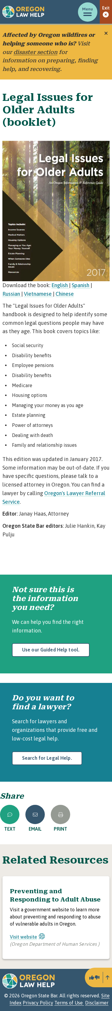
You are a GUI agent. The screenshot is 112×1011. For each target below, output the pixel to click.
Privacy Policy (38, 1002)
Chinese (65, 294)
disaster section (35, 52)
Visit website (23, 937)
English (60, 285)
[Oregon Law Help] (23, 12)
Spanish (81, 285)
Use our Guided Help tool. (50, 649)
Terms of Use (69, 1002)
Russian (11, 294)
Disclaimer (96, 1002)
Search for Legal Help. (47, 758)
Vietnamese (38, 294)
